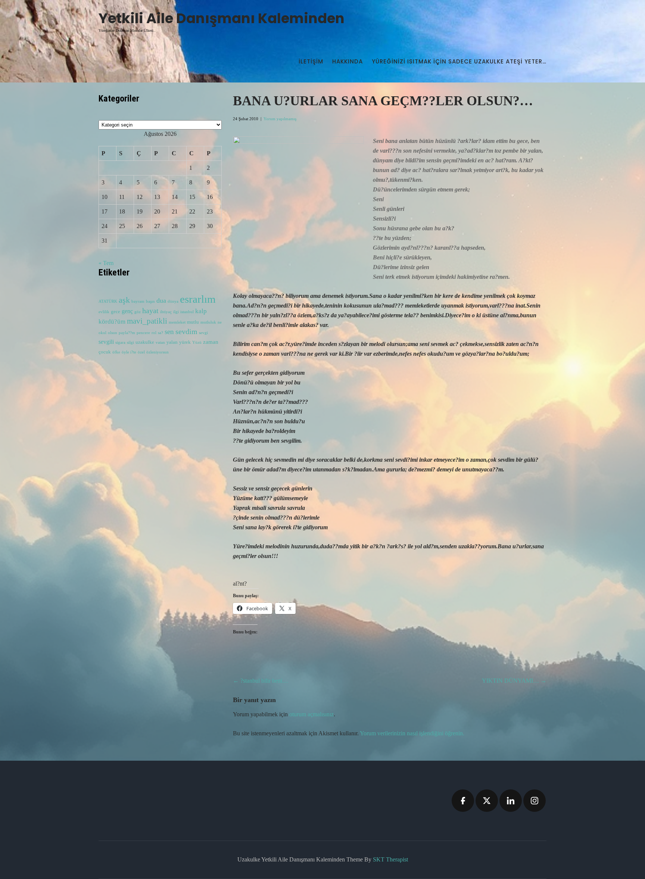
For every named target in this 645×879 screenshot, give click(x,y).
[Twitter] (487, 800)
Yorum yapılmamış (280, 118)
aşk (124, 300)
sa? (160, 333)
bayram (137, 301)
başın (150, 301)
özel (141, 352)
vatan (160, 342)
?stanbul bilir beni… (260, 680)
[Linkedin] (510, 800)
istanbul (187, 312)
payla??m (127, 333)
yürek (185, 342)
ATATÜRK (108, 301)
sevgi (203, 333)
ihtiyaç (166, 312)
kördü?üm (112, 321)
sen (169, 332)
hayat (150, 310)
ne (220, 322)
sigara (120, 342)
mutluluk (208, 322)
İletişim (311, 61)
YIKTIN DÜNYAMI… (514, 680)
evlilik (104, 312)
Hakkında (347, 61)
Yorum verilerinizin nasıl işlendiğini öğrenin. (412, 733)
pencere (143, 333)
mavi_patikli (147, 321)
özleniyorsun (157, 352)
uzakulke (144, 342)
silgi (130, 342)
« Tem (106, 263)
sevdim (186, 331)
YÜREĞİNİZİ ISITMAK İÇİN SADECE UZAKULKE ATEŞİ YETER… (459, 61)
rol (154, 333)
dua (161, 300)
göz (137, 312)
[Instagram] (534, 800)
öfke (116, 352)
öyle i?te (129, 352)
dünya (173, 301)
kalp (201, 311)
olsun (112, 333)
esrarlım (198, 299)
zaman (210, 342)
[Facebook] (463, 800)
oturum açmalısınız (311, 714)
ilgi (176, 312)
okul (102, 333)
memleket (177, 322)
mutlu (193, 322)
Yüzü (197, 342)
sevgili (106, 342)
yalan (172, 342)
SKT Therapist (390, 859)
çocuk (105, 352)
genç (127, 311)
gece (115, 311)
